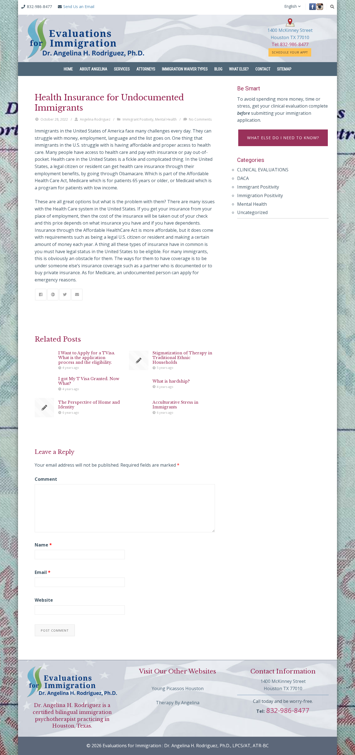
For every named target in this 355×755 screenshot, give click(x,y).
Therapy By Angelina (177, 703)
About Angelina (93, 69)
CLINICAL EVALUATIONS (262, 170)
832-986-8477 (287, 710)
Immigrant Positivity (138, 119)
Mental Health (166, 119)
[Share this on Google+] (53, 295)
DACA (243, 178)
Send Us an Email (78, 6)
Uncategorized (252, 212)
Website (44, 600)
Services (122, 69)
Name (43, 545)
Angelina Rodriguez (95, 119)
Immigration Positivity (260, 195)
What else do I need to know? (283, 137)
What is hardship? (171, 381)
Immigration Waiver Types (185, 69)
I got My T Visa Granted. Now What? (88, 381)
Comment (46, 479)
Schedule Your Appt (290, 52)
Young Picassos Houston (178, 688)
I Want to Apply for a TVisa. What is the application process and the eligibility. (86, 357)
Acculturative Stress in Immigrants (175, 405)
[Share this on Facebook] (41, 295)
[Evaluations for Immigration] (85, 38)
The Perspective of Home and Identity (89, 405)
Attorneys (145, 69)
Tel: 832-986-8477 (290, 44)
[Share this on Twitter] (65, 295)
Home (68, 69)
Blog (218, 69)
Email (42, 572)
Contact (262, 69)
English (290, 6)
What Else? (239, 69)
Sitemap (284, 69)
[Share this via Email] (77, 295)
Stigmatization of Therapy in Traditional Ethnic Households (182, 357)
